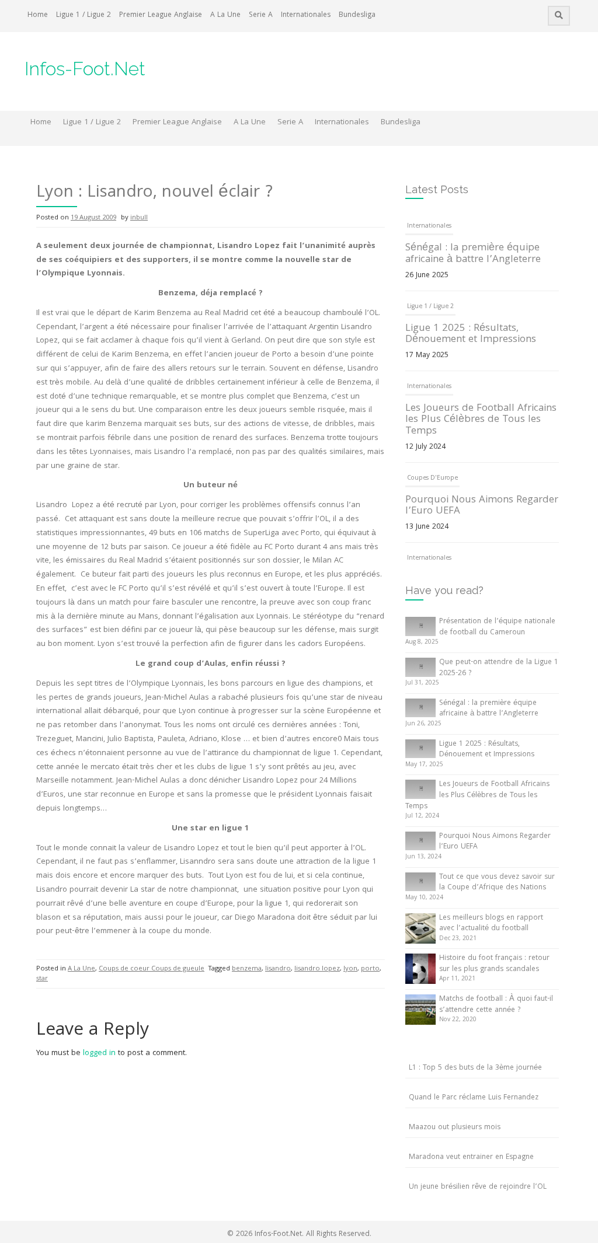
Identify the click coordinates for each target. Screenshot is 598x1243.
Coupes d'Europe (432, 478)
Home (37, 15)
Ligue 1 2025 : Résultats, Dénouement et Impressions (470, 334)
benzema (247, 969)
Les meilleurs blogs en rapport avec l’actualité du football (491, 923)
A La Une (225, 15)
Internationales (306, 15)
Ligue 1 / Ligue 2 (83, 15)
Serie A (261, 15)
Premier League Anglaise (160, 15)
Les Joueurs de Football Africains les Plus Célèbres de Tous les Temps (481, 420)
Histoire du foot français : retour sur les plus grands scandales (494, 964)
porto (370, 969)
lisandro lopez (317, 969)
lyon (350, 969)
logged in (99, 1053)
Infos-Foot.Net (85, 68)
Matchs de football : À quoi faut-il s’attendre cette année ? (496, 1005)
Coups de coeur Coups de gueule (151, 969)
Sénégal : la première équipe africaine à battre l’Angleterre (473, 254)
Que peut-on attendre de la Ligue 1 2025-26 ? (498, 668)
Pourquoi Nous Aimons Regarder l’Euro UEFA (481, 506)
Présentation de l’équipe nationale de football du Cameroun (497, 627)
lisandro (278, 969)
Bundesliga (357, 15)
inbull (139, 218)
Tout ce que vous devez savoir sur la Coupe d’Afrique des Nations (497, 883)
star (42, 978)
